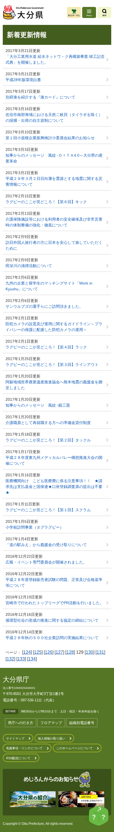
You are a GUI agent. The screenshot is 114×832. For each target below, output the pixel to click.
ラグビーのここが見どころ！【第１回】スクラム (48, 510)
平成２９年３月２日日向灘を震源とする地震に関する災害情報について (54, 181)
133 (21, 659)
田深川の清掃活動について (29, 265)
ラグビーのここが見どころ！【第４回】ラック (46, 347)
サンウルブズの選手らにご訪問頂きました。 (44, 306)
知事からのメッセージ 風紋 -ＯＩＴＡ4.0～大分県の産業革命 (54, 158)
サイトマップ (15, 738)
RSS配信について (18, 758)
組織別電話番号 (81, 723)
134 (32, 659)
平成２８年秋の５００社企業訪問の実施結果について (54, 637)
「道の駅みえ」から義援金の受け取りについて (46, 544)
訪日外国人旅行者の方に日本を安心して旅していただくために (54, 245)
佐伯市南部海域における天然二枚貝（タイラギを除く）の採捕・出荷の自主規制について (54, 117)
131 (100, 652)
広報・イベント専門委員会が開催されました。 (46, 562)
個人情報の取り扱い (51, 738)
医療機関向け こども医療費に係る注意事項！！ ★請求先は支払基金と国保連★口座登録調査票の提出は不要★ (54, 487)
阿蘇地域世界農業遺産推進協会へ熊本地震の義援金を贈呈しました (54, 385)
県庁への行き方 (20, 723)
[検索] (104, 12)
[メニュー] (89, 12)
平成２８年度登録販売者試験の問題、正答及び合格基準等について (54, 582)
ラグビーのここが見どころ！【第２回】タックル (48, 440)
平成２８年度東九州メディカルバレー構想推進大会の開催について (54, 460)
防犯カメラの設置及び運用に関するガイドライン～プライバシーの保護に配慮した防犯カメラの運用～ (54, 327)
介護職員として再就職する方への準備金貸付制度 (48, 422)
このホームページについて (74, 748)
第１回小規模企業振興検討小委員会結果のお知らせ (50, 138)
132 (10, 659)
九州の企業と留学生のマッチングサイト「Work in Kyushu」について (49, 286)
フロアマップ (51, 723)
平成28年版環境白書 (23, 79)
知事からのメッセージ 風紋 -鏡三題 (38, 405)
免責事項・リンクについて (24, 748)
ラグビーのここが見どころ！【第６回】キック (46, 202)
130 (89, 652)
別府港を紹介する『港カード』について (40, 97)
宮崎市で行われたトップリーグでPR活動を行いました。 (55, 603)
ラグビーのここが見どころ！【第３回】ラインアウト (52, 364)
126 (48, 652)
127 (59, 652)
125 (38, 652)
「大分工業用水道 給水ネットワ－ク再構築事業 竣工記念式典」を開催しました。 (55, 59)
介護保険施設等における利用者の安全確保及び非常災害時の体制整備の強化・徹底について (54, 222)
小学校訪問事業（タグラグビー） (35, 527)
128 (70, 652)
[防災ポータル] (74, 12)
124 (27, 652)
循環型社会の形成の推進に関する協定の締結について (52, 620)
